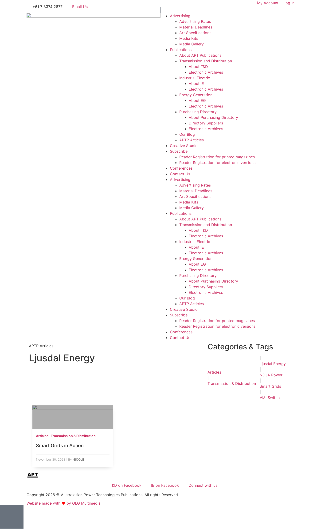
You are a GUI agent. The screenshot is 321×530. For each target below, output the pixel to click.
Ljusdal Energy (273, 363)
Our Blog (187, 134)
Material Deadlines (195, 27)
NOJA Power (271, 375)
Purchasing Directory (198, 111)
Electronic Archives (206, 72)
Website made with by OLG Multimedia (64, 503)
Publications (181, 49)
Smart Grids (270, 386)
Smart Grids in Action (60, 445)
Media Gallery (191, 44)
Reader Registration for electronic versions (217, 162)
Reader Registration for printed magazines (217, 157)
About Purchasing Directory (213, 117)
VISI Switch (270, 397)
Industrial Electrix (194, 78)
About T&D (198, 66)
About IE (196, 83)
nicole (78, 459)
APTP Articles (191, 140)
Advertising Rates (195, 21)
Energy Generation (195, 94)
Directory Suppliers (206, 123)
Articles (214, 372)
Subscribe (179, 151)
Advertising (180, 15)
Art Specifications (195, 32)
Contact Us (180, 173)
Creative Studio (184, 145)
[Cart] (166, 10)
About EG (197, 100)
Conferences (181, 168)
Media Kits (188, 38)
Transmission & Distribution (231, 383)
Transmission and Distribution (205, 61)
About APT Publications (200, 55)
